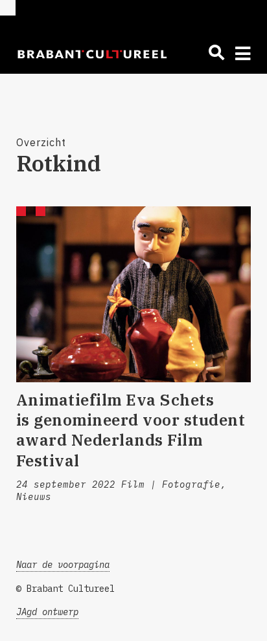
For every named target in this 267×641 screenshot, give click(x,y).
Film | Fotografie (170, 484)
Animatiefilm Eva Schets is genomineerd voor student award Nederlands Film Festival (131, 430)
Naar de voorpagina (63, 564)
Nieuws (33, 497)
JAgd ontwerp (47, 612)
